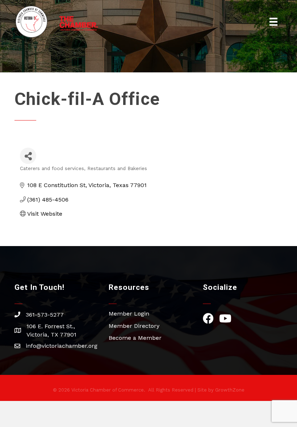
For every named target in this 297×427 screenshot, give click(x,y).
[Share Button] (28, 156)
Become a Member (135, 337)
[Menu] (273, 22)
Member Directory (134, 325)
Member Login (129, 313)
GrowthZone (229, 390)
